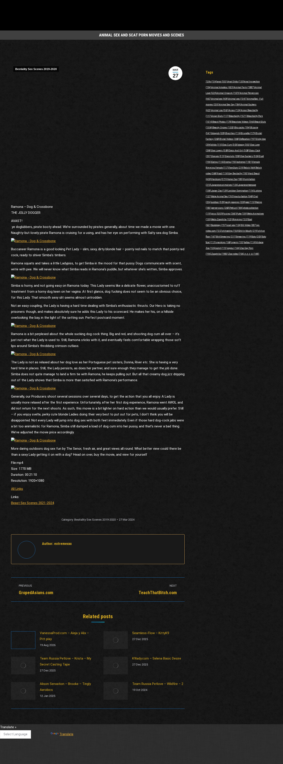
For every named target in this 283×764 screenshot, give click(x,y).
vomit (221, 248)
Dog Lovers (220, 150)
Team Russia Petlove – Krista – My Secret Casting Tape (65, 661)
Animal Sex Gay (230, 104)
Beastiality (238, 116)
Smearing (244, 236)
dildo (217, 145)
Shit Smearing (226, 236)
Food (222, 173)
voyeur (233, 248)
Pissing (229, 213)
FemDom (236, 168)
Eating (217, 162)
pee (250, 202)
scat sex (234, 225)
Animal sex (237, 99)
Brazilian (233, 133)
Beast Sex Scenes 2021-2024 (32, 503)
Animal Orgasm (228, 93)
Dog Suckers (250, 156)
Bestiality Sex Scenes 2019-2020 (36, 69)
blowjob (218, 133)
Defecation (247, 139)
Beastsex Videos (243, 122)
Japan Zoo (219, 191)
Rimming (240, 219)
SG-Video (248, 225)
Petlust (236, 208)
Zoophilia (219, 254)
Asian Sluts (220, 116)
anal (222, 81)
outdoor (218, 202)
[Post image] (23, 640)
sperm (237, 242)
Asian (235, 110)
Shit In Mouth (248, 231)
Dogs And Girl (239, 150)
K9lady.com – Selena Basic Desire (156, 658)
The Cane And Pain (115, 729)
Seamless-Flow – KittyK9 (150, 633)
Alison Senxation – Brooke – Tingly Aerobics (65, 687)
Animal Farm (244, 87)
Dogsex (218, 156)
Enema (230, 162)
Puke (241, 213)
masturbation (244, 196)
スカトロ (251, 254)
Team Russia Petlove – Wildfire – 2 (157, 684)
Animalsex (219, 99)
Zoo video (236, 254)
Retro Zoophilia (222, 219)
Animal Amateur (222, 87)
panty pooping (235, 202)
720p (211, 81)
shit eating (230, 231)
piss (216, 213)
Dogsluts (233, 156)
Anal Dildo (236, 81)
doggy (244, 145)
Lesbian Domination (241, 191)
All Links (17, 489)
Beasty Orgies (224, 127)
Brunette (248, 133)
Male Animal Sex (222, 196)
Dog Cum (230, 145)
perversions (220, 208)
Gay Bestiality (238, 173)
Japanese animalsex (224, 185)
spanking (223, 242)
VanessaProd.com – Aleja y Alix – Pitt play (64, 636)
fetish (250, 168)
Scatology (219, 225)
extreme (244, 162)
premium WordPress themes (121, 757)
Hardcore (219, 179)
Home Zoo (235, 179)
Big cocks (242, 127)
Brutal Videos (229, 139)
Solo (257, 236)
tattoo (250, 242)
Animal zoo (220, 110)
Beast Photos (222, 122)
